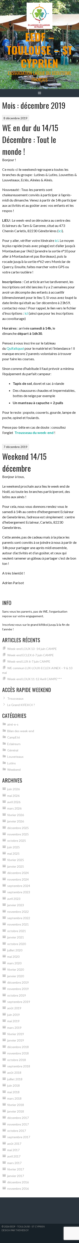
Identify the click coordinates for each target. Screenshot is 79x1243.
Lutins (11, 763)
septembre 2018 (18, 1066)
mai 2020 (13, 956)
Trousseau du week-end (34, 432)
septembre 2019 (18, 1002)
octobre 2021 (16, 931)
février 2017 (15, 1169)
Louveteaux (15, 756)
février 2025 (15, 860)
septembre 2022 (18, 918)
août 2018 (14, 1072)
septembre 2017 (18, 1137)
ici (60, 231)
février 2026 (15, 815)
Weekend (14, 769)
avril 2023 (13, 899)
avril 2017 (13, 1156)
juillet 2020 (14, 950)
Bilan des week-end (20, 731)
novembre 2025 (18, 834)
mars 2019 (14, 1027)
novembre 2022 (18, 911)
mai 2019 (13, 1021)
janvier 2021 (15, 937)
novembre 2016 (18, 1188)
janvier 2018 (15, 1111)
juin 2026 (13, 789)
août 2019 (14, 1008)
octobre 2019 (16, 995)
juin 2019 (13, 1015)
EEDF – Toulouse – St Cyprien (39, 50)
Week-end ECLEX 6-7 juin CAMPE (30, 655)
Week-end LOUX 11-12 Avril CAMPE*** (34, 679)
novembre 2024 (18, 879)
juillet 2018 (14, 1079)
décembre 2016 (18, 1182)
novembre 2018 (18, 1053)
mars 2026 (14, 808)
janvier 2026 (15, 821)
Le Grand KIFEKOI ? (21, 705)
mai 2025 (13, 853)
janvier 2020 (15, 976)
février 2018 (15, 1105)
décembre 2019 (18, 982)
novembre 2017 (18, 1124)
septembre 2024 (18, 886)
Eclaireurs (14, 744)
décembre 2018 (18, 1047)
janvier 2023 (15, 905)
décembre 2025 (18, 828)
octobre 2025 (16, 840)
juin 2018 (13, 1085)
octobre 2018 (16, 1060)
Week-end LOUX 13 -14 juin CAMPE (32, 649)
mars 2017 (14, 1163)
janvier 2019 (15, 1040)
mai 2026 (13, 795)
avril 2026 (13, 802)
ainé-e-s (12, 724)
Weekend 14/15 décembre (24, 462)
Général (12, 750)
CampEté (13, 737)
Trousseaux (15, 698)
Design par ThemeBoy (15, 1230)
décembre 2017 (18, 1118)
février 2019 (15, 1034)
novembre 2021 (18, 924)
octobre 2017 (16, 1130)
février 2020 (15, 969)
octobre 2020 (16, 944)
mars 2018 (14, 1098)
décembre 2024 (18, 873)
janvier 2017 (15, 1176)
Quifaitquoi (15, 348)
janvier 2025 (15, 866)
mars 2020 (14, 963)
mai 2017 (13, 1150)
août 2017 (14, 1143)
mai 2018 (13, 1092)
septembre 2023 (18, 892)
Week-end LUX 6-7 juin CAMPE (28, 661)
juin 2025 (13, 847)
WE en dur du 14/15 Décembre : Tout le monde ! (30, 139)
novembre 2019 (18, 989)
